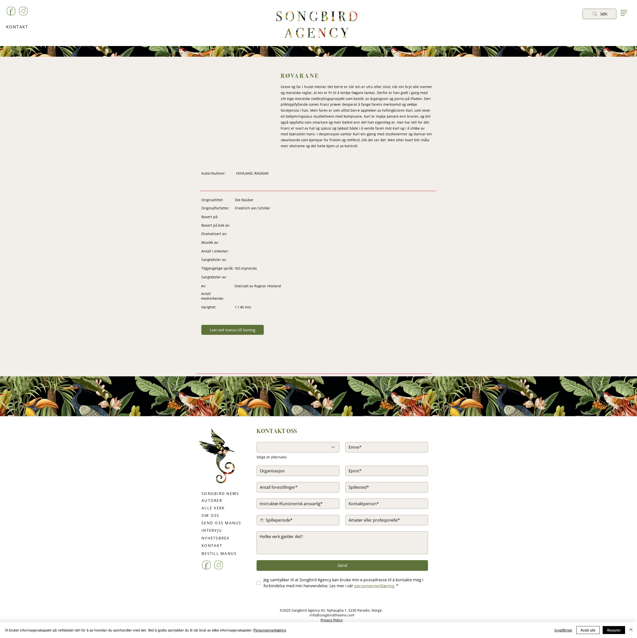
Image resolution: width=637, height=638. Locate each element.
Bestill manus (334, 426)
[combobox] (298, 447)
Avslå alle (588, 630)
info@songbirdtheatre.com (331, 615)
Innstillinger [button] (563, 630)
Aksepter (614, 630)
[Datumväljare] (262, 520)
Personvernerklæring (269, 630)
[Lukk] (631, 630)
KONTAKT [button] (17, 27)
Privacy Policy (331, 620)
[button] (587, 25)
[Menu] (624, 12)
